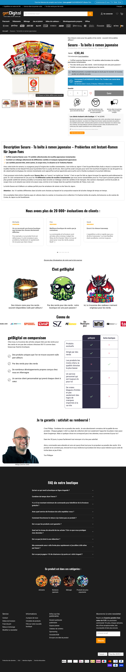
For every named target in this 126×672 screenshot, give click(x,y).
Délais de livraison (8, 621)
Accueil (5, 31)
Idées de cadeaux (52, 21)
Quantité (70, 88)
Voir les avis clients (77, 133)
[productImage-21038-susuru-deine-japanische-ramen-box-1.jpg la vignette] (14, 104)
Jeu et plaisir (38, 21)
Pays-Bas (115, 654)
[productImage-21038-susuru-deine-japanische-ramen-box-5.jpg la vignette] (48, 104)
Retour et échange (8, 627)
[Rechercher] (90, 14)
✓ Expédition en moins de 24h (11, 6)
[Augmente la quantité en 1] (85, 93)
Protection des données (9, 660)
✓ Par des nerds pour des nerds (53, 6)
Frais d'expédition (83, 56)
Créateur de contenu (56, 629)
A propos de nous (32, 618)
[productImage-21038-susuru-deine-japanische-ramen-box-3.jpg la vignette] (31, 104)
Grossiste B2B (54, 635)
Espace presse (54, 626)
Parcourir (6, 21)
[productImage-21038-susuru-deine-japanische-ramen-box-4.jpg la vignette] (40, 104)
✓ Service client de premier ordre (32, 6)
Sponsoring (53, 632)
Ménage (27, 21)
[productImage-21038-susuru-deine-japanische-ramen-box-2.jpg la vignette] (23, 104)
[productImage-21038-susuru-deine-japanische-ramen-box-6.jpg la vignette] (56, 104)
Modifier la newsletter (9, 630)
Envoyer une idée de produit (58, 638)
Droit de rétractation (39, 660)
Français (119, 6)
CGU (19, 660)
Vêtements (17, 21)
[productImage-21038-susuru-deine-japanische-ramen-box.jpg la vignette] (6, 104)
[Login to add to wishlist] (90, 93)
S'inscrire (101, 640)
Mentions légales (27, 660)
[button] (57, 252)
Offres (87, 21)
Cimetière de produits (33, 621)
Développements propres (72, 21)
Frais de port (6, 624)
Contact (5, 618)
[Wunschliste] (117, 14)
